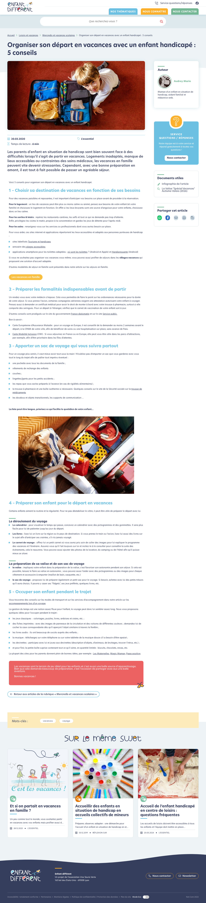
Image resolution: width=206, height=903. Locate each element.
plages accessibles (35, 247)
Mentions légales (61, 897)
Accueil (11, 35)
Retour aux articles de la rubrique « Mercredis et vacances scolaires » (55, 694)
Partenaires (46, 897)
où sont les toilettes (77, 252)
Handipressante (120, 252)
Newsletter (189, 876)
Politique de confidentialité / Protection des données (95, 897)
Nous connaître (154, 12)
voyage (66, 721)
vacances (48, 721)
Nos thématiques (123, 12)
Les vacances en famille (26, 277)
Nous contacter (185, 12)
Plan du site (126, 897)
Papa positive (133, 654)
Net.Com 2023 (192, 897)
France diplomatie (80, 314)
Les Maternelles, (101, 654)
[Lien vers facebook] (197, 3)
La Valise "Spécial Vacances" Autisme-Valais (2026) (178, 190)
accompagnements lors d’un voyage (27, 604)
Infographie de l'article (175, 184)
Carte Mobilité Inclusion (25, 334)
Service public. (110, 314)
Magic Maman (117, 654)
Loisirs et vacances (28, 35)
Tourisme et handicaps (39, 242)
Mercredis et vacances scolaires (58, 35)
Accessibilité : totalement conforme (22, 897)
